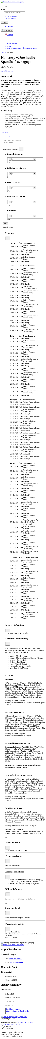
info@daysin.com (20, 1017)
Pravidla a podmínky (13, 1009)
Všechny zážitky (11, 43)
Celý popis (4, 132)
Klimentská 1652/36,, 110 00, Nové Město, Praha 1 (17, 1023)
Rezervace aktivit (11, 16)
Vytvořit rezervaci (7, 71)
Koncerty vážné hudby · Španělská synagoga (21, 48)
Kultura (8, 46)
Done (5, 223)
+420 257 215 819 (15, 959)
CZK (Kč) (9, 26)
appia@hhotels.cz (16, 962)
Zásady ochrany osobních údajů (17, 1011)
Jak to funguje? (10, 18)
